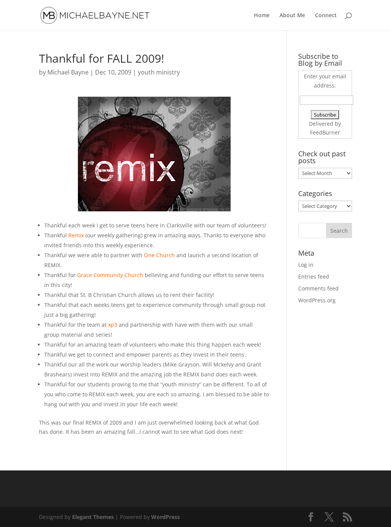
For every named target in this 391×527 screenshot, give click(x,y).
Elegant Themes (93, 517)
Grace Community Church (110, 275)
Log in (305, 264)
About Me (292, 16)
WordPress (165, 517)
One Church (160, 255)
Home (262, 16)
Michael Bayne (68, 72)
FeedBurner (325, 132)
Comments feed (318, 288)
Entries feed (313, 276)
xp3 (112, 324)
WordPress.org (317, 300)
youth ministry (159, 72)
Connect (326, 16)
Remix (76, 235)
